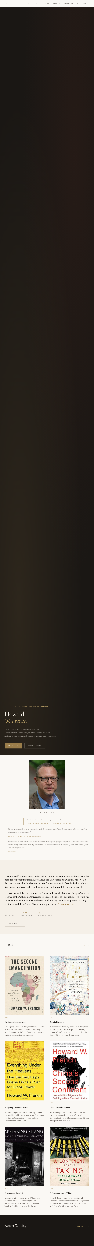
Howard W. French (13, 3)
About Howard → (14, 924)
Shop (47, 3)
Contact (86, 3)
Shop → (86, 945)
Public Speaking (71, 3)
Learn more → (66, 904)
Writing (56, 3)
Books (38, 3)
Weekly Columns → (82, 1226)
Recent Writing (34, 746)
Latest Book (13, 745)
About (29, 3)
